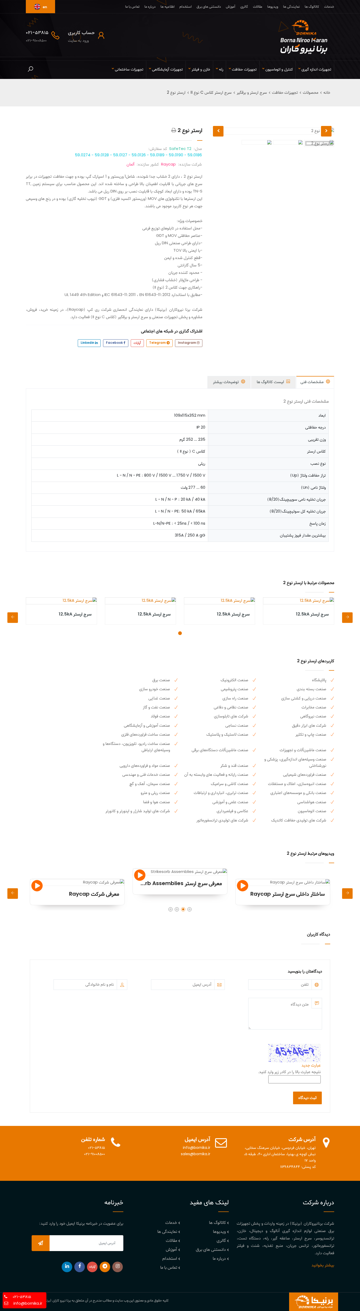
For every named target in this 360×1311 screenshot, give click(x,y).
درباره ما (149, 6)
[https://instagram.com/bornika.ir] (117, 1267)
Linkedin (88, 343)
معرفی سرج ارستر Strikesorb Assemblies (173, 884)
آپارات (137, 343)
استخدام (185, 6)
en (44, 7)
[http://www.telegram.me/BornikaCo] (105, 1267)
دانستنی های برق (209, 6)
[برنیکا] (304, 37)
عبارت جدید (311, 1065)
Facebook (115, 343)
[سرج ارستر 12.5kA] (298, 600)
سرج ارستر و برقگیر (252, 93)
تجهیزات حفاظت (285, 93)
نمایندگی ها (291, 6)
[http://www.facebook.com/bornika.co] (79, 1267)
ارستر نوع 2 (176, 93)
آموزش (230, 6)
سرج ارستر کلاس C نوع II (211, 93)
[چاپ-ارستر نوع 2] (173, 131)
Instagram (187, 343)
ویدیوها (272, 6)
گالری (244, 6)
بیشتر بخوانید (323, 1265)
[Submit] (41, 1243)
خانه (326, 93)
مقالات (257, 6)
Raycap (168, 164)
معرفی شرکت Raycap (94, 894)
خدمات (329, 6)
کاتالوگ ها (312, 6)
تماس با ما (132, 6)
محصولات (310, 93)
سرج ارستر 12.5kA (312, 614)
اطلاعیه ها (167, 6)
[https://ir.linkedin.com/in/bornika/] (67, 1267)
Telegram (158, 343)
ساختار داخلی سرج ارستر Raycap (287, 894)
